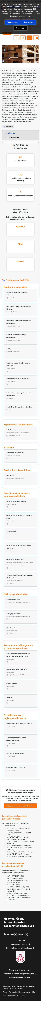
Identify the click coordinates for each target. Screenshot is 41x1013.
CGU (33, 992)
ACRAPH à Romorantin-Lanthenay (19, 845)
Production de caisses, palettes (19, 78)
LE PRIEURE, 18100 (13, 883)
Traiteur (11, 101)
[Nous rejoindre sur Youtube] (27, 934)
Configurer (20, 28)
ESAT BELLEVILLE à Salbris (16, 839)
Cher (20, 75)
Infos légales (9, 126)
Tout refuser (28, 22)
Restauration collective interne (12, 87)
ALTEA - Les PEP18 (11, 138)
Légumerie (27, 87)
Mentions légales (24, 992)
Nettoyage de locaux (9, 82)
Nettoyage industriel (13, 96)
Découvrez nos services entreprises (20, 806)
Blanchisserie (21, 82)
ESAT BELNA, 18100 (13, 885)
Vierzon (15, 75)
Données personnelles (10, 996)
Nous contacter (24, 39)
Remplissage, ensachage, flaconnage (15, 117)
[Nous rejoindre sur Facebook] (16, 934)
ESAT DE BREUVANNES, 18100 (17, 880)
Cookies (13, 16)
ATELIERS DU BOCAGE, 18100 (17, 893)
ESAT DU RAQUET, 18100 (15, 876)
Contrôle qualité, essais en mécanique (24, 115)
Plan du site (13, 992)
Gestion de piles (21, 91)
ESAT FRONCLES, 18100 (15, 878)
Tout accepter (12, 22)
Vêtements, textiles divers (22, 85)
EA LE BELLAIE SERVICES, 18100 (18, 887)
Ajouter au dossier (16, 38)
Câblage (14, 108)
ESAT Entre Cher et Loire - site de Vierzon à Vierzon (18, 830)
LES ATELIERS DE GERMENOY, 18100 (19, 895)
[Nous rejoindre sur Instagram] (19, 934)
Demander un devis (29, 39)
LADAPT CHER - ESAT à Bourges (18, 854)
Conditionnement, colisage (22, 122)
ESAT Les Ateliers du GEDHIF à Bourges (20, 852)
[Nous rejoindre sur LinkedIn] (23, 934)
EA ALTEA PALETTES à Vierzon (17, 837)
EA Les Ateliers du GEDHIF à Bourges (19, 856)
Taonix (5, 992)
